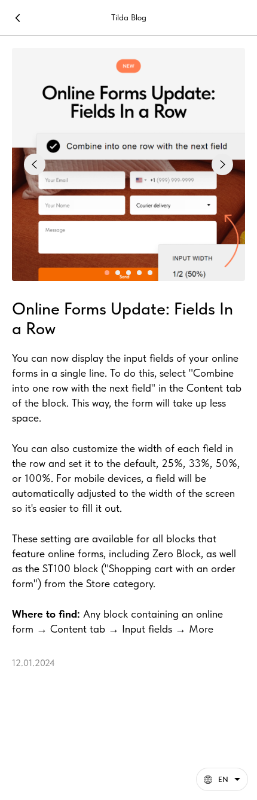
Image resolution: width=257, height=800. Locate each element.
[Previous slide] (34, 164)
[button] (222, 779)
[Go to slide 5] (150, 272)
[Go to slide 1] (107, 272)
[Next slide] (222, 164)
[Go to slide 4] (139, 272)
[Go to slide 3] (128, 272)
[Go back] (18, 18)
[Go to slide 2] (117, 272)
